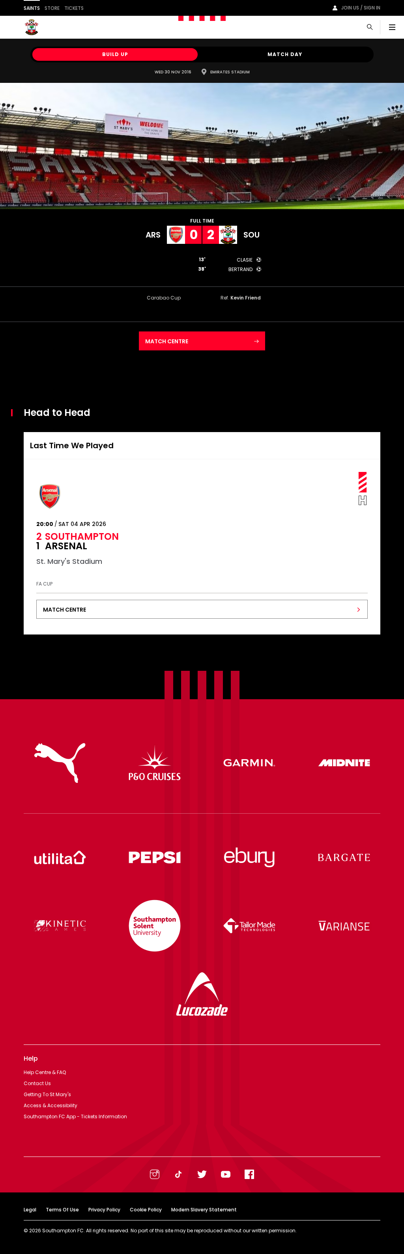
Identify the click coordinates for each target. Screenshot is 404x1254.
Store (52, 8)
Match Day (284, 54)
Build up (115, 54)
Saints (32, 8)
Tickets (74, 8)
